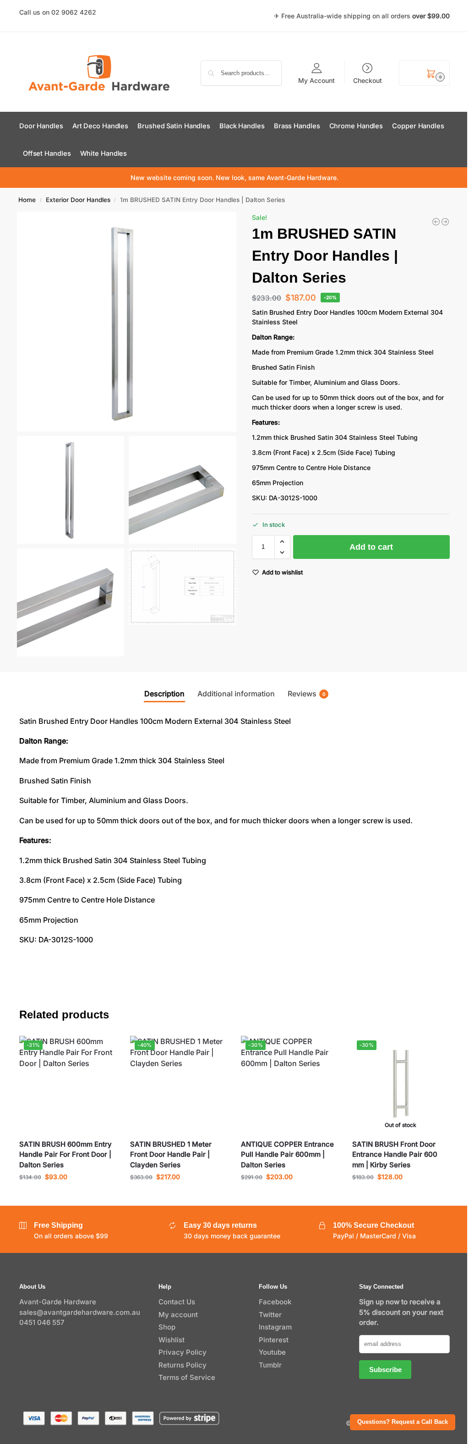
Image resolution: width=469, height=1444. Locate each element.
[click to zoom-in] (127, 322)
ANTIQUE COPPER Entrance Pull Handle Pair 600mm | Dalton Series (287, 1154)
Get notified (401, 1196)
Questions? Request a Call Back (402, 1422)
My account (178, 1314)
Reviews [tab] (306, 693)
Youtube (272, 1352)
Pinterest (274, 1339)
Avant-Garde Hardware (57, 1301)
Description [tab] (164, 693)
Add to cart (371, 547)
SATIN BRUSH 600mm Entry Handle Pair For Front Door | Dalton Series (65, 1154)
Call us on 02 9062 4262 (57, 12)
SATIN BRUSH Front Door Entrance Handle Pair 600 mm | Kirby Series (394, 1154)
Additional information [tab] (236, 693)
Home (27, 199)
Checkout (367, 80)
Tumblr (270, 1365)
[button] (424, 73)
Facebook (275, 1301)
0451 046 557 (42, 1322)
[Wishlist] (102, 1049)
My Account (316, 80)
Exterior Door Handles (78, 199)
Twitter (270, 1314)
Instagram (275, 1327)
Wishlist (171, 1339)
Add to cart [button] (68, 1196)
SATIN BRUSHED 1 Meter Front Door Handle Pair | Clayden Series (171, 1154)
